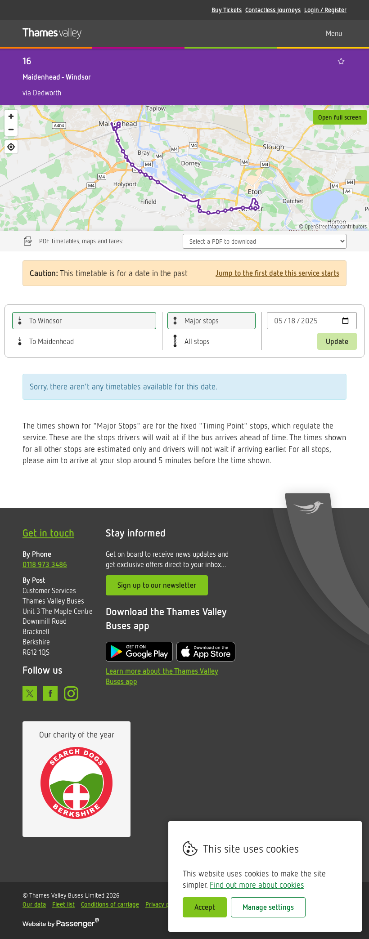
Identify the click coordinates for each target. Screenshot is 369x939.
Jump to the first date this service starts (277, 272)
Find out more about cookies (257, 885)
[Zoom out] (11, 129)
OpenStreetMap (322, 226)
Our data (34, 904)
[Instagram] (71, 693)
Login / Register (325, 9)
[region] (184, 168)
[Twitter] (29, 693)
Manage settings (268, 907)
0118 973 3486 (44, 564)
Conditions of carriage (110, 904)
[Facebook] (50, 693)
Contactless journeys (273, 9)
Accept (204, 907)
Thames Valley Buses (51, 33)
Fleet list (63, 904)
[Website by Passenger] (60, 925)
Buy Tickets (227, 9)
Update (337, 341)
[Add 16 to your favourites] (341, 61)
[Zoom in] (11, 116)
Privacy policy (163, 904)
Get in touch (48, 533)
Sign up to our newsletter (156, 585)
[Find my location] (11, 146)
